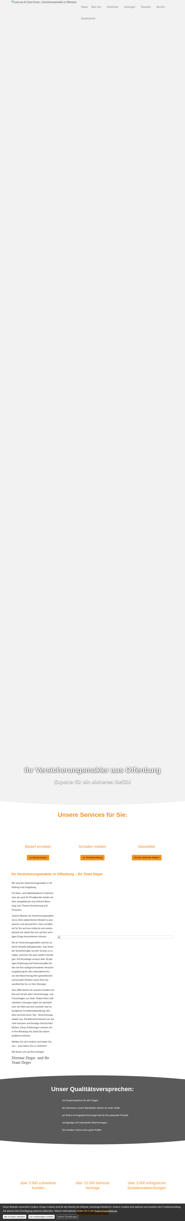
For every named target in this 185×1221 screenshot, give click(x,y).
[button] (92, 799)
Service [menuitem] (160, 6)
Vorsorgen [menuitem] (129, 6)
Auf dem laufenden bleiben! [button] (146, 857)
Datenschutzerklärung (106, 1211)
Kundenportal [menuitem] (88, 18)
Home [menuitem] (84, 6)
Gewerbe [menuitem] (146, 6)
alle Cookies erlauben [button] (14, 1217)
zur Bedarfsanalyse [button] (38, 857)
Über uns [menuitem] (96, 6)
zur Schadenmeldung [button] (92, 857)
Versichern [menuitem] (112, 6)
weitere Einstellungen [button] (67, 1217)
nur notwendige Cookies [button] (41, 1217)
